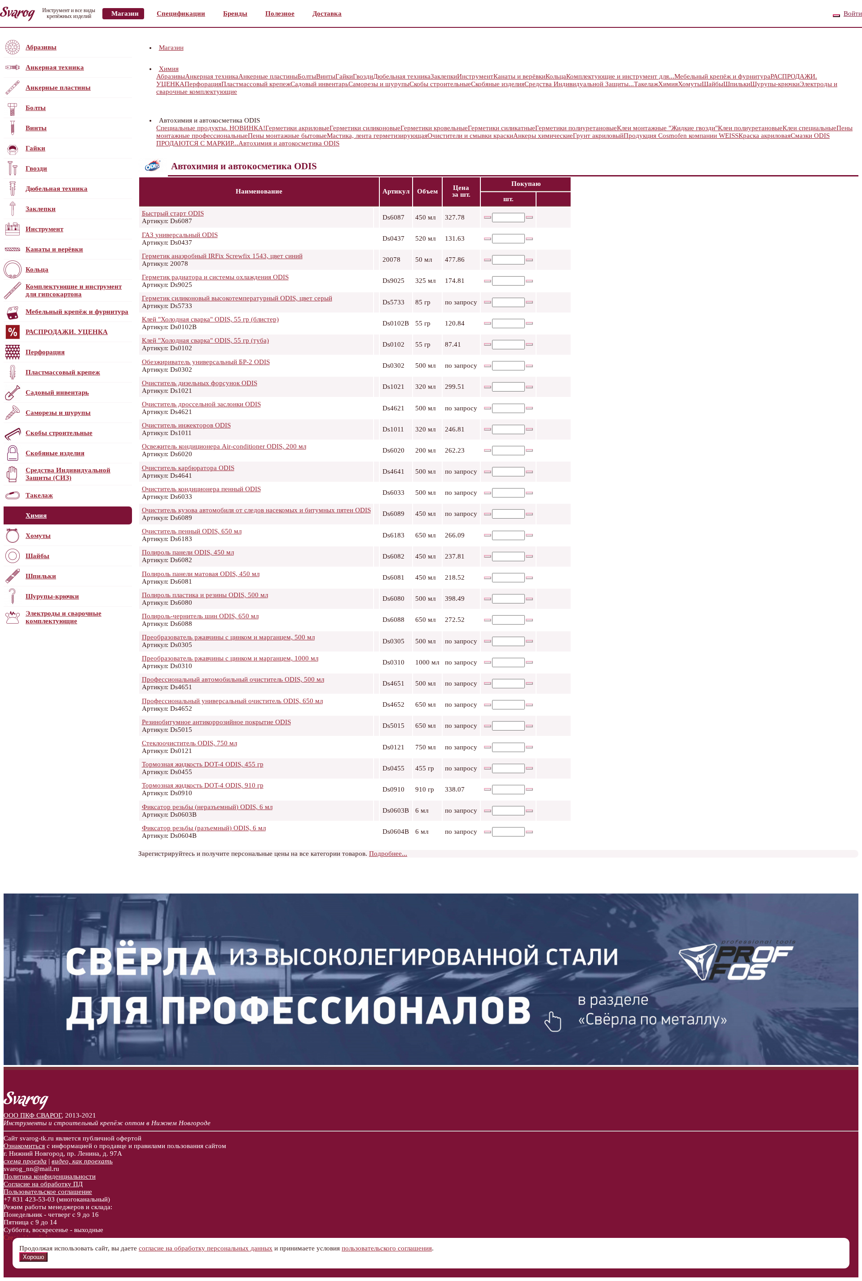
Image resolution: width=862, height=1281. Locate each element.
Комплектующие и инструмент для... (620, 76)
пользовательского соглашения (387, 1248)
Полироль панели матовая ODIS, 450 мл (200, 573)
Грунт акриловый (598, 135)
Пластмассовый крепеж (63, 372)
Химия (36, 515)
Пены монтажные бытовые (287, 135)
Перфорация (45, 352)
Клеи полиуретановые (750, 128)
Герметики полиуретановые (576, 128)
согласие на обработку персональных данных (206, 1248)
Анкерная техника (55, 67)
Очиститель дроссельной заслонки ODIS (201, 404)
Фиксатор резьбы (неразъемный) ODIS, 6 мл (207, 806)
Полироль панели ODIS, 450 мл (188, 552)
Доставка (327, 13)
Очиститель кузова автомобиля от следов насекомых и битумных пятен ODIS (256, 510)
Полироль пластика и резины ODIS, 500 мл (205, 595)
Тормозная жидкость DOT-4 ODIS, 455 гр (203, 764)
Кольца (37, 269)
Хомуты (38, 535)
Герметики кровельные (434, 128)
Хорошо (33, 1257)
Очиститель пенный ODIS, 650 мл (192, 531)
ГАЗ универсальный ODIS (180, 234)
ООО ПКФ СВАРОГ (33, 1115)
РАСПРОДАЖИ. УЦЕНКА (67, 331)
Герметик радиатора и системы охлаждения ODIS (215, 277)
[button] (179, 68)
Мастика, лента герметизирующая (377, 135)
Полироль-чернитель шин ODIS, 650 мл (200, 616)
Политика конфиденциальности (50, 1176)
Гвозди (36, 168)
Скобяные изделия (55, 453)
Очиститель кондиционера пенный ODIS (201, 489)
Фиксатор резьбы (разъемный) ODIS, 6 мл (204, 828)
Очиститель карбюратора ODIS (188, 467)
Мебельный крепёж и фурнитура (77, 311)
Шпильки (41, 576)
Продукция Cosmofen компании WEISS (681, 135)
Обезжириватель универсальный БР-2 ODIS (206, 361)
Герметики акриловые (297, 128)
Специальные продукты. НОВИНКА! (210, 128)
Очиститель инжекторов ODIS (186, 425)
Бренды (235, 13)
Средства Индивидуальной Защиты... (579, 84)
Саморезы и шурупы (58, 412)
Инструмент (44, 229)
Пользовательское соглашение (48, 1191)
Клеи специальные (809, 128)
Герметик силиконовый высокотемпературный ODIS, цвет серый (237, 298)
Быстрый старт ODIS (173, 213)
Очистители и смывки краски (470, 135)
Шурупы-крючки (52, 596)
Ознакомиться (24, 1145)
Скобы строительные (59, 432)
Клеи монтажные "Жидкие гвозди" (667, 128)
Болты (36, 107)
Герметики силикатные (501, 128)
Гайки (35, 148)
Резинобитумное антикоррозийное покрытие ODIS (216, 722)
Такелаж (39, 495)
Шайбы (37, 555)
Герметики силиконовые (365, 128)
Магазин (125, 13)
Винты (36, 128)
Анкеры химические (543, 135)
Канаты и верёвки (54, 249)
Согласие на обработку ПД (43, 1184)
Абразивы (41, 47)
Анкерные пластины (58, 87)
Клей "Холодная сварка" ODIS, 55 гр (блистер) (210, 319)
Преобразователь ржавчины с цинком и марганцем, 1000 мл (230, 658)
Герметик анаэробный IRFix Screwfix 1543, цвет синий (222, 256)
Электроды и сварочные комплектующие (63, 617)
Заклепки (41, 208)
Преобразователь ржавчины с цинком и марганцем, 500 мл (228, 637)
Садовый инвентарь (57, 392)
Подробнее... (388, 853)
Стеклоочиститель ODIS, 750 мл (189, 743)
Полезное (280, 13)
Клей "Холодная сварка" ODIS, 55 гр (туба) (205, 340)
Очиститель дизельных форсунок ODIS (199, 383)
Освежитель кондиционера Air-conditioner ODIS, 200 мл (224, 446)
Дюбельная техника (57, 188)
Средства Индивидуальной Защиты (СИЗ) (68, 474)
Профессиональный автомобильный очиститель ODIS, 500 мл (233, 679)
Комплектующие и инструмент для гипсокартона (74, 290)
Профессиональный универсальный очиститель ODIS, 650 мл (232, 700)
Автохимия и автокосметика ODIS (288, 143)
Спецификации (181, 13)
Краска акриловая (765, 135)
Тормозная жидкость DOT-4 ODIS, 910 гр (203, 785)
